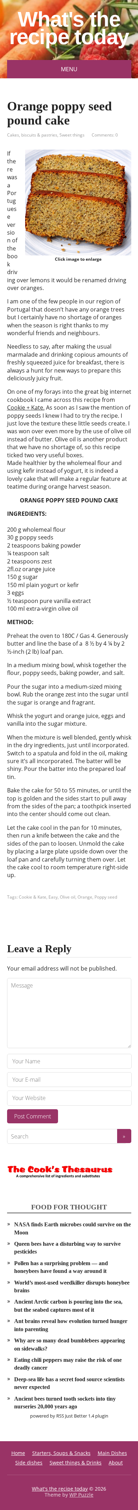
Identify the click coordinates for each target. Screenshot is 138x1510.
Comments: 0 (105, 135)
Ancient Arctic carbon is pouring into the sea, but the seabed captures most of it (68, 1305)
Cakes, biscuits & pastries (32, 135)
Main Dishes (112, 1453)
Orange (84, 897)
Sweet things (72, 135)
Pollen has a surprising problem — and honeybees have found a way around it (61, 1267)
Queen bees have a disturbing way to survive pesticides (67, 1248)
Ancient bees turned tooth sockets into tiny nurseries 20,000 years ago (65, 1402)
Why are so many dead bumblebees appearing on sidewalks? (69, 1344)
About (116, 1462)
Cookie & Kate (32, 897)
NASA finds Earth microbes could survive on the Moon (72, 1228)
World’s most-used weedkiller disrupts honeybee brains (72, 1286)
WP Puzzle (81, 1494)
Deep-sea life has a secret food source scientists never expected (69, 1383)
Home (18, 1453)
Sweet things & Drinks (76, 1462)
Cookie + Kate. (26, 407)
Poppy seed (105, 897)
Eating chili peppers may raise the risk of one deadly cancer (68, 1364)
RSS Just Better (71, 1416)
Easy (53, 897)
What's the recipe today (69, 28)
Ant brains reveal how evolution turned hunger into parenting (70, 1325)
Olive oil (67, 897)
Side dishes (28, 1462)
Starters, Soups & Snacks (61, 1453)
